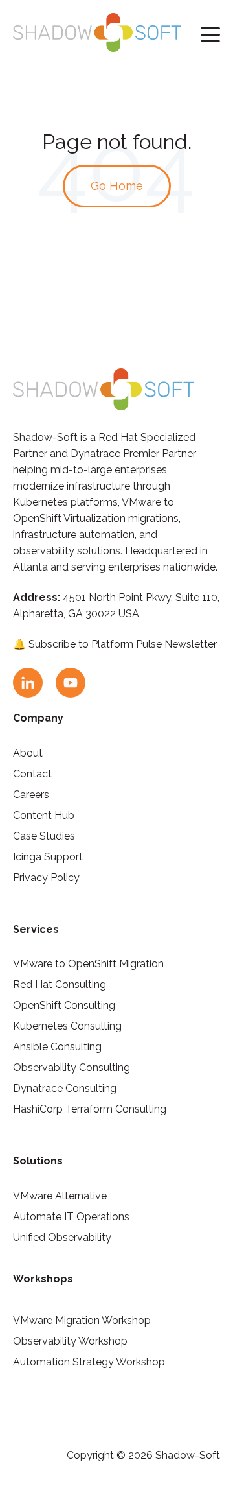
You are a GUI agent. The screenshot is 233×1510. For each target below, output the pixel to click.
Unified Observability (62, 1237)
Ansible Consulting (57, 1047)
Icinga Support (48, 857)
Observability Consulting (71, 1067)
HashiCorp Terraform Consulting (89, 1109)
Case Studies (44, 836)
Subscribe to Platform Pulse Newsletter (122, 644)
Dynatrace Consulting (64, 1088)
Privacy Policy (46, 877)
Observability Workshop (70, 1341)
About (28, 753)
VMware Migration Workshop (82, 1320)
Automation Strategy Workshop (89, 1362)
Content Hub (43, 815)
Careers (31, 794)
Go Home (117, 186)
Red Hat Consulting (59, 984)
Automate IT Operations (71, 1216)
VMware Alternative (60, 1196)
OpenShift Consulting (64, 1005)
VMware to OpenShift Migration (88, 964)
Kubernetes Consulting (67, 1026)
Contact (32, 774)
